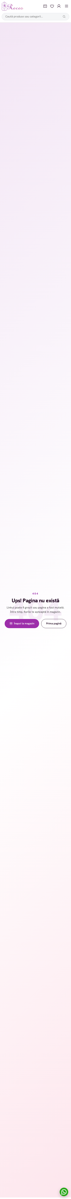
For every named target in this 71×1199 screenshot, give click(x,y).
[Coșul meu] (45, 6)
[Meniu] (66, 6)
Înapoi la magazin (24, 623)
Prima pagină (53, 623)
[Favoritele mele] (52, 6)
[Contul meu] (59, 6)
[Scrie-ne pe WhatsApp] (64, 1192)
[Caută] (64, 16)
